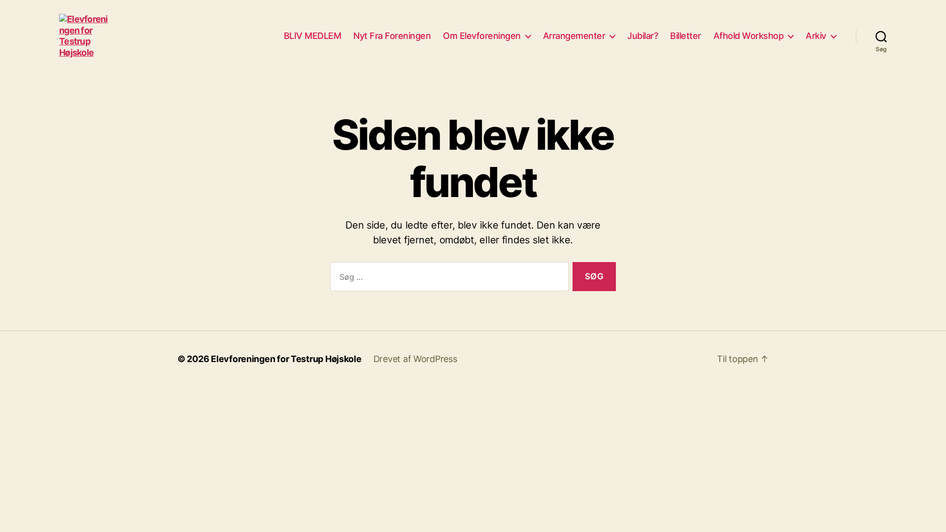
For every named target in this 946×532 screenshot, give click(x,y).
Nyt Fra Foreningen (392, 36)
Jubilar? (642, 36)
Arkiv (816, 36)
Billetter (685, 36)
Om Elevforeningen (482, 36)
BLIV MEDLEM (312, 36)
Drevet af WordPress (415, 359)
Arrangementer (574, 36)
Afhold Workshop (748, 36)
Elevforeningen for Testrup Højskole (286, 359)
